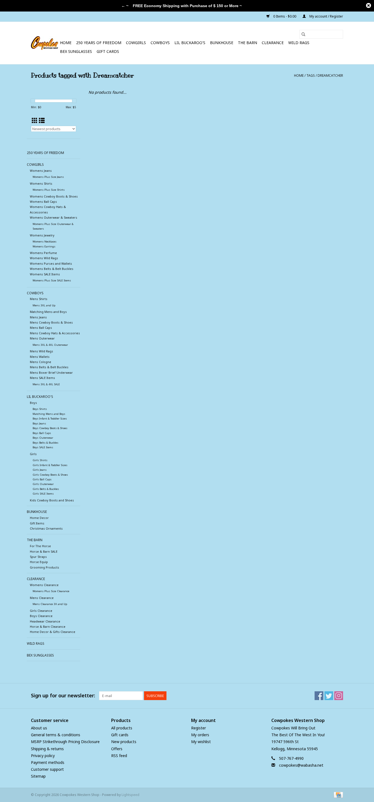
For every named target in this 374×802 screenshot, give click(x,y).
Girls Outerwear (43, 484)
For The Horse (40, 546)
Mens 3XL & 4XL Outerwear (50, 345)
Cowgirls (136, 42)
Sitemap (38, 776)
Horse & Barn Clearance (47, 626)
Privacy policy (43, 755)
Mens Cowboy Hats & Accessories (55, 333)
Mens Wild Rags (41, 351)
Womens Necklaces (44, 241)
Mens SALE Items (42, 378)
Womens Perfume (43, 253)
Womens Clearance (44, 585)
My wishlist (201, 741)
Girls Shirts (40, 460)
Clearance (273, 42)
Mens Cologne (40, 362)
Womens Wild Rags (44, 258)
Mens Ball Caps (41, 328)
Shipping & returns (47, 748)
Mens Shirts (38, 299)
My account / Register (326, 16)
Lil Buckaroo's (189, 42)
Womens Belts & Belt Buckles (51, 269)
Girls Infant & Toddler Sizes (50, 465)
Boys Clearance (41, 616)
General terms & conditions (55, 734)
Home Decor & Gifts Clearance (52, 632)
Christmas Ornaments (46, 528)
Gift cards (108, 51)
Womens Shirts (41, 183)
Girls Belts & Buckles (46, 489)
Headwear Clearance (45, 621)
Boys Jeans (39, 423)
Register (198, 727)
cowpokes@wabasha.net (301, 765)
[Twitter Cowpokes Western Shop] (328, 695)
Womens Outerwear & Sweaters (53, 217)
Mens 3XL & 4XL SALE (46, 384)
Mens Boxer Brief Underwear (51, 372)
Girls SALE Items (43, 493)
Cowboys (160, 42)
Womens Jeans (41, 171)
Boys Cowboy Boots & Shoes (50, 428)
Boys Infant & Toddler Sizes (50, 418)
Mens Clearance (42, 598)
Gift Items (37, 523)
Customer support (47, 769)
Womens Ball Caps (43, 201)
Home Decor (39, 518)
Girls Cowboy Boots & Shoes (50, 474)
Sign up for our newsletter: (63, 695)
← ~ (124, 6)
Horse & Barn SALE (43, 551)
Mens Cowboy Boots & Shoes (51, 322)
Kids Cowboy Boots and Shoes (52, 500)
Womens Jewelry (42, 235)
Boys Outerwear (43, 437)
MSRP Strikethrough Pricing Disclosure (65, 741)
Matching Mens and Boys (48, 312)
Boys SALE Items (43, 447)
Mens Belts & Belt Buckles (49, 367)
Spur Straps (38, 557)
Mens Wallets (40, 357)
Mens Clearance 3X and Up (50, 604)
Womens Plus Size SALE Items (52, 280)
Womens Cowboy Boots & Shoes (54, 196)
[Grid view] (35, 120)
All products (121, 727)
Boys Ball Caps (42, 433)
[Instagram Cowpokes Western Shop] (338, 695)
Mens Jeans (38, 317)
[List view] (42, 120)
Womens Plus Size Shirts (49, 190)
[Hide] (368, 5)
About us (39, 727)
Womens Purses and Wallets (51, 263)
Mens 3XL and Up (44, 305)
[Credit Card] (337, 794)
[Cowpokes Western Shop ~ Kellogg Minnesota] (44, 43)
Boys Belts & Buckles (45, 442)
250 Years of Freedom (98, 42)
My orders (200, 734)
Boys (33, 403)
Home (65, 42)
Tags (310, 75)
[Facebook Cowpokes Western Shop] (319, 695)
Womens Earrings (44, 246)
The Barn (247, 42)
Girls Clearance (41, 611)
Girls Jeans (40, 470)
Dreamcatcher (330, 75)
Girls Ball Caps (42, 479)
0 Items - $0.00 (284, 16)
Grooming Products (44, 567)
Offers (116, 748)
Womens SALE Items (45, 274)
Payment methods (47, 762)
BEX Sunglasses (76, 51)
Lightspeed (130, 794)
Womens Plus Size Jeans (48, 177)
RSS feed (119, 755)
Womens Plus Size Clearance (51, 591)
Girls (33, 454)
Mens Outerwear (42, 338)
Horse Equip (39, 562)
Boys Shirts (40, 409)
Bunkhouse (221, 42)
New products (123, 741)
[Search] (303, 34)
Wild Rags (298, 42)
